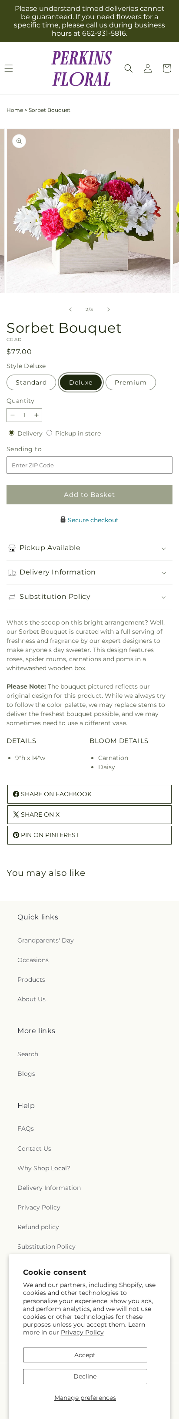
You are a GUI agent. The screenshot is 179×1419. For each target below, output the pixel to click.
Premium (131, 382)
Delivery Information (49, 1188)
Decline (84, 1376)
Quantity (20, 401)
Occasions (33, 960)
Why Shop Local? (43, 1168)
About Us (31, 999)
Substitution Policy (46, 1246)
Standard (31, 382)
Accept (85, 1355)
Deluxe (81, 382)
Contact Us (34, 1148)
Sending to (37, 449)
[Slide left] (70, 309)
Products (31, 979)
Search (27, 1054)
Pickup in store (78, 433)
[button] (128, 68)
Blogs (26, 1074)
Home (15, 110)
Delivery (30, 433)
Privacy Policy (82, 1332)
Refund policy (38, 1227)
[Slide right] (108, 309)
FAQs (25, 1128)
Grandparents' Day (45, 940)
